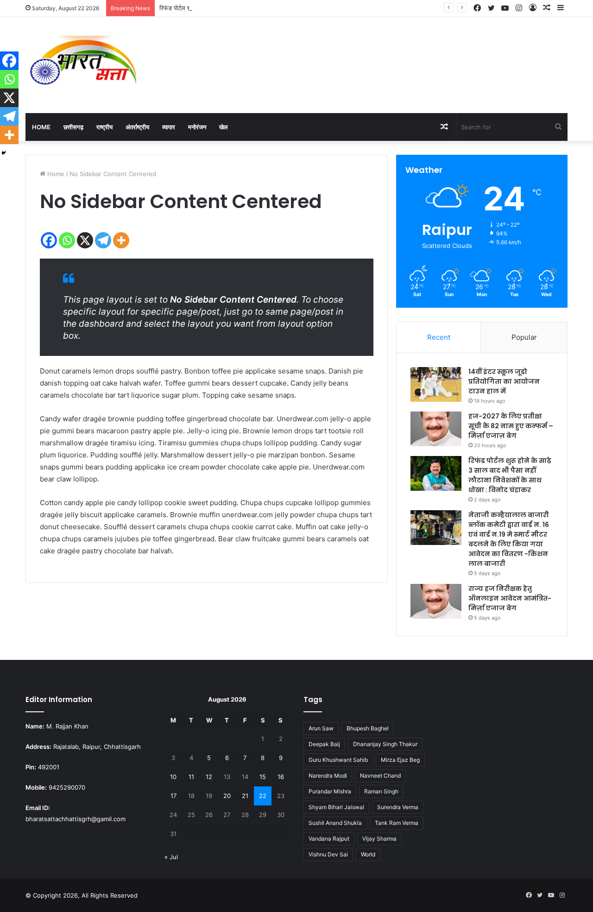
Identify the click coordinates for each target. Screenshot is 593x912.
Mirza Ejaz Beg (400, 759)
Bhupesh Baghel (368, 728)
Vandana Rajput (329, 838)
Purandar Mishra (330, 791)
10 (173, 776)
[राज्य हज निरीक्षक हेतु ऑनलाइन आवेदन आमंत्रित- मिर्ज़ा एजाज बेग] (435, 601)
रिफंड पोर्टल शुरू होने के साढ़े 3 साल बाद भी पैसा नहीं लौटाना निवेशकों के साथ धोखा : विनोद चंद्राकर (269, 8)
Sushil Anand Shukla (335, 822)
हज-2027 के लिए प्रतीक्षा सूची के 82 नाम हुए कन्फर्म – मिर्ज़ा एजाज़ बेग (510, 426)
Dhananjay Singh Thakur (385, 744)
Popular (524, 337)
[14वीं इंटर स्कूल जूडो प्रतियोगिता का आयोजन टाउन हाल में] (435, 384)
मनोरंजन (197, 127)
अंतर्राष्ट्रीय (137, 127)
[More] (121, 240)
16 (281, 776)
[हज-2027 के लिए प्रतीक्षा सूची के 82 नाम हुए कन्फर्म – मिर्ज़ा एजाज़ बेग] (435, 429)
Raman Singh (381, 791)
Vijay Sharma (379, 838)
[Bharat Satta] (83, 65)
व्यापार (168, 127)
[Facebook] (49, 240)
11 (191, 776)
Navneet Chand (380, 775)
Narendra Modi (328, 775)
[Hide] (3, 153)
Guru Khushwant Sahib (338, 759)
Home (41, 127)
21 (245, 795)
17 (173, 795)
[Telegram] (103, 240)
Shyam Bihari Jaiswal (336, 807)
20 (227, 795)
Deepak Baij (324, 744)
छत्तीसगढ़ (73, 127)
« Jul (171, 857)
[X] (85, 240)
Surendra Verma (397, 807)
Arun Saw (321, 728)
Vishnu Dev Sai (328, 854)
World (368, 854)
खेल (223, 127)
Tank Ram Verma (396, 822)
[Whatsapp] (67, 240)
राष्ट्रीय (104, 127)
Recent (438, 337)
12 (209, 776)
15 (262, 776)
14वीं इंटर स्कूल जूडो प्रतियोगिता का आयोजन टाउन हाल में (504, 381)
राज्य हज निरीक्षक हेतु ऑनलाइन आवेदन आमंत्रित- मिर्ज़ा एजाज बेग (509, 598)
